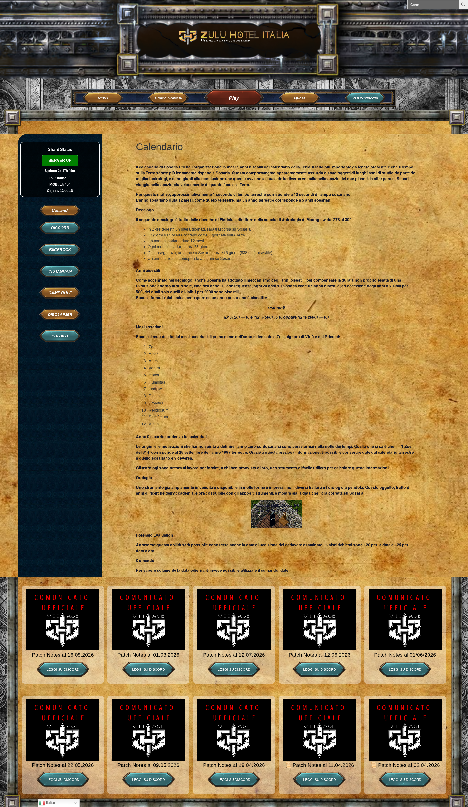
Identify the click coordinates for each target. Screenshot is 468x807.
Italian (50, 803)
